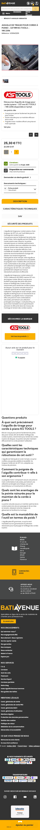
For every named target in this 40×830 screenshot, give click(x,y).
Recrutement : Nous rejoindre (12, 638)
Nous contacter (6, 650)
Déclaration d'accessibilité (11, 730)
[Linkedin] (35, 798)
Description (20, 201)
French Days (22, 746)
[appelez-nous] (14, 575)
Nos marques (6, 647)
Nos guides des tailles (9, 692)
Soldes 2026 (11, 746)
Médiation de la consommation (12, 727)
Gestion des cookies (8, 720)
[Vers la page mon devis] (28, 3)
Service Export (6, 679)
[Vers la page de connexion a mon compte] (36, 3)
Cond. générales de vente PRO (12, 705)
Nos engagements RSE (9, 635)
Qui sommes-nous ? (8, 632)
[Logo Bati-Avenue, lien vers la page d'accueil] (8, 3)
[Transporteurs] (20, 781)
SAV (20, 216)
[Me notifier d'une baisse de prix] (36, 135)
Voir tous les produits (19, 336)
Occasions (17, 12)
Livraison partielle (7, 682)
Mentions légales (7, 714)
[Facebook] (15, 798)
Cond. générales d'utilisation (11, 711)
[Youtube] (25, 797)
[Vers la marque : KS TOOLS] (18, 98)
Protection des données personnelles (14, 717)
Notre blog (5, 685)
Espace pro (5, 657)
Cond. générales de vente (10, 702)
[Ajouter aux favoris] (31, 135)
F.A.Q (3, 667)
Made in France (6, 653)
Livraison (4, 670)
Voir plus (7, 127)
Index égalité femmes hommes (12, 689)
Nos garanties (6, 644)
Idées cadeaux (34, 746)
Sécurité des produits (20, 223)
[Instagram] (5, 798)
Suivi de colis (6, 673)
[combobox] (20, 9)
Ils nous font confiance (9, 743)
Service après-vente (8, 641)
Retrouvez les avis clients (10, 740)
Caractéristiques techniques (20, 209)
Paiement (4, 676)
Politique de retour (8, 724)
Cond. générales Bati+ (9, 708)
